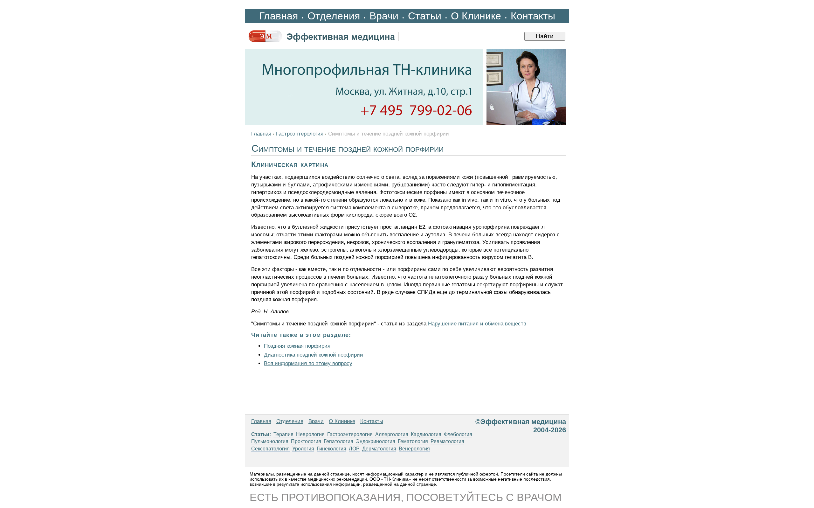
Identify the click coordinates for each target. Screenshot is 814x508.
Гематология (413, 441)
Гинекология (331, 448)
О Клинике (476, 16)
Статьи (424, 16)
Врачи (383, 16)
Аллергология (391, 434)
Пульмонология (269, 441)
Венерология (414, 448)
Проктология (306, 441)
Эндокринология (375, 441)
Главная (278, 16)
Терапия (283, 434)
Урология (303, 448)
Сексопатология (270, 448)
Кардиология (426, 434)
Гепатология (338, 441)
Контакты (533, 16)
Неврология (310, 434)
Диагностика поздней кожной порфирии (313, 355)
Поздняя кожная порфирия (297, 346)
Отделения (333, 16)
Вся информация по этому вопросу (308, 363)
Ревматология (447, 441)
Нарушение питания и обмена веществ (477, 324)
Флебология (458, 434)
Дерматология (379, 448)
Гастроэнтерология (299, 134)
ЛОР (354, 448)
